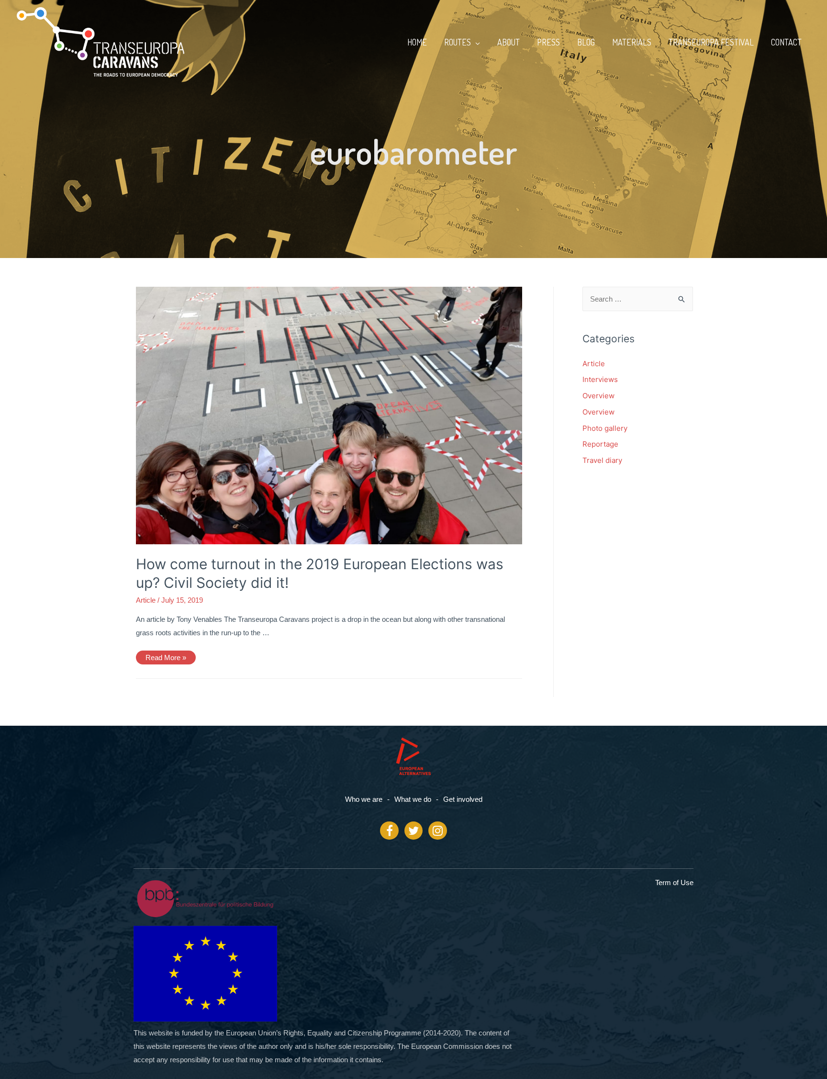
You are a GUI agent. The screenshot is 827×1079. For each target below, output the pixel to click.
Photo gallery (604, 428)
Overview (598, 395)
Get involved (462, 799)
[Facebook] (389, 830)
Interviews (600, 379)
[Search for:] (637, 298)
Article (146, 600)
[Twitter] (413, 830)
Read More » (165, 656)
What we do (412, 799)
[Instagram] (437, 830)
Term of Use (674, 882)
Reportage (600, 444)
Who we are (363, 799)
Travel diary (602, 460)
